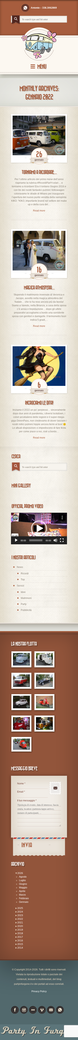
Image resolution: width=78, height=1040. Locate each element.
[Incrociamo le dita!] (39, 369)
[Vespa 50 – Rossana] (44, 702)
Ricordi (25, 573)
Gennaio (23, 902)
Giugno (23, 884)
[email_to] (51, 1010)
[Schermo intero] (62, 540)
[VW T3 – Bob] (21, 681)
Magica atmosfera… (39, 287)
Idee (23, 592)
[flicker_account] (33, 1010)
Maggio (23, 887)
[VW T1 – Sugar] (21, 659)
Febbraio (24, 898)
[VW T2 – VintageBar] (44, 724)
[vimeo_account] (42, 1010)
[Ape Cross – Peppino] (21, 744)
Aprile (22, 891)
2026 (20, 873)
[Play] (16, 540)
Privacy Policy (39, 991)
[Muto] (55, 540)
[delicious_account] (25, 8)
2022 (20, 919)
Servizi (20, 585)
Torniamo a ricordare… (39, 172)
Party (23, 604)
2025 (20, 908)
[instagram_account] (24, 1010)
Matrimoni (26, 598)
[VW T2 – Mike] (44, 659)
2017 (20, 937)
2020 (20, 926)
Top (23, 579)
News (20, 567)
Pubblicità (26, 610)
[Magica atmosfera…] (39, 253)
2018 (20, 933)
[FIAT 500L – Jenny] (21, 702)
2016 (20, 940)
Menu (41, 66)
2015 (20, 944)
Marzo (22, 894)
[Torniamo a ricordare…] (39, 138)
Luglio (22, 880)
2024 (20, 911)
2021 (20, 922)
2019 (20, 929)
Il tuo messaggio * (27, 800)
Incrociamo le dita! (39, 403)
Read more (39, 210)
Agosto (23, 876)
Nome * (21, 783)
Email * (21, 791)
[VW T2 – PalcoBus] (21, 724)
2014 (20, 947)
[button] (39, 529)
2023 (20, 915)
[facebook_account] (15, 1010)
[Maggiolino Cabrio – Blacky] (44, 681)
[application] (39, 528)
